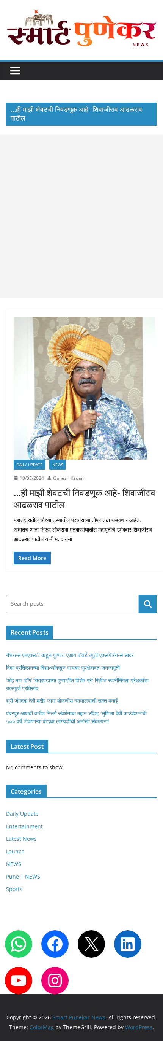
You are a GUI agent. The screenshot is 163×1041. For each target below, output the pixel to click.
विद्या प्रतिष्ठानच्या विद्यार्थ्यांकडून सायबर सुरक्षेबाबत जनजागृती (63, 667)
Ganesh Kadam (69, 478)
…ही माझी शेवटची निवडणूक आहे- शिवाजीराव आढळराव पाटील (84, 498)
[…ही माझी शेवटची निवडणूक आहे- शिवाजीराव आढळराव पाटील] (84, 388)
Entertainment (24, 826)
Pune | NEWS (23, 876)
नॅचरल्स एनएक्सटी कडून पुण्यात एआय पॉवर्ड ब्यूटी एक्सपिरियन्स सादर (70, 655)
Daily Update (29, 464)
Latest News (21, 838)
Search (148, 604)
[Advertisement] (81, 216)
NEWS (57, 464)
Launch (15, 851)
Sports (14, 889)
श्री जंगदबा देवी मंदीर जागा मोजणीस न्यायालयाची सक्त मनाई (62, 700)
